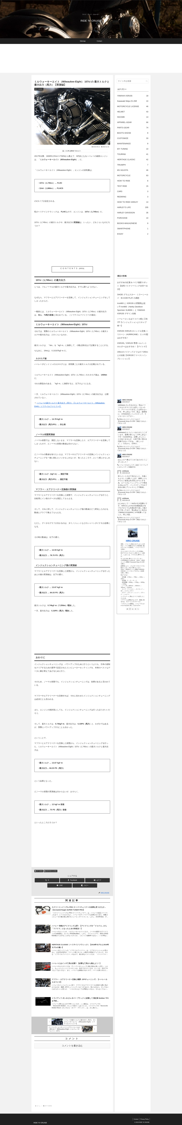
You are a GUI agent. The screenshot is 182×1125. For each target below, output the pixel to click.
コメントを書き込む (72, 1045)
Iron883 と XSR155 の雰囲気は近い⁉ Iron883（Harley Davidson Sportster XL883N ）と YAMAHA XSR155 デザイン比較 (131, 308)
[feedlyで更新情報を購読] (135, 609)
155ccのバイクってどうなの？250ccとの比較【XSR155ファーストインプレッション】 (132, 355)
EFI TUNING (39, 871)
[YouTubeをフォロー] (132, 609)
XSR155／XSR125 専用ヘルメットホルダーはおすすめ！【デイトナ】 (132, 345)
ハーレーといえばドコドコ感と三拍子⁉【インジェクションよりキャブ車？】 (132, 322)
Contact (136, 1119)
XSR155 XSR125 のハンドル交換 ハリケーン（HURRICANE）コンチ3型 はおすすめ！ (132, 334)
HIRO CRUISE (133, 540)
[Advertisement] (91, 59)
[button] (85, 885)
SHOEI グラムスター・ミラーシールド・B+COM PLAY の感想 (132, 296)
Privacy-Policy (144, 1119)
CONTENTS (69, 268)
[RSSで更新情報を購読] (138, 609)
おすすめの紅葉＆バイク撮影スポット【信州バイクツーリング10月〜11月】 (132, 285)
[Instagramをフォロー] (130, 609)
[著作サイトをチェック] (127, 609)
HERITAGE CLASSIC (51, 871)
